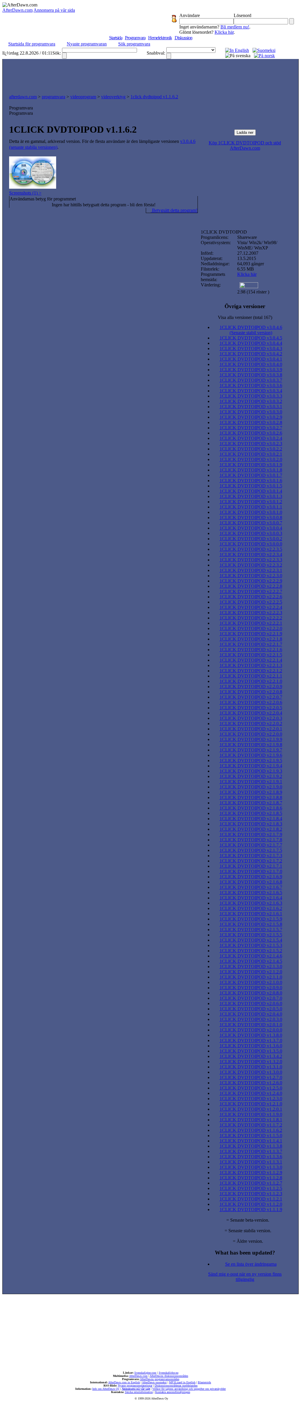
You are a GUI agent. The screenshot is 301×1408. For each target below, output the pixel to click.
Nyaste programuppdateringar (135, 1385)
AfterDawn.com (17, 10)
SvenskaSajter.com (145, 1372)
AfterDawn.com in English (124, 1382)
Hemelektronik (160, 37)
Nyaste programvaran (87, 43)
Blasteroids (204, 1382)
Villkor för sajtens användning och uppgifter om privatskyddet (189, 1388)
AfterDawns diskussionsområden (169, 1375)
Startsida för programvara (31, 43)
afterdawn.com (23, 96)
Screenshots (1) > (25, 192)
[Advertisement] (150, 75)
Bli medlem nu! (234, 26)
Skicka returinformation (139, 1392)
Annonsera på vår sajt (136, 1388)
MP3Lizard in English (182, 1382)
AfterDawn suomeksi (154, 1382)
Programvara (135, 37)
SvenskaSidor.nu (168, 1372)
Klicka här (224, 32)
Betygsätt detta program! (174, 210)
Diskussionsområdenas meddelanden (176, 1385)
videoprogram (83, 96)
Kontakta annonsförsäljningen (172, 1392)
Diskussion (183, 37)
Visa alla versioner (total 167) (245, 317)
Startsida (115, 37)
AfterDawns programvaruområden (159, 1379)
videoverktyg (113, 96)
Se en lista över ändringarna (251, 1264)
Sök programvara (134, 43)
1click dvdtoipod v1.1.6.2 (154, 96)
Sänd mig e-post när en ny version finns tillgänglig (245, 1277)
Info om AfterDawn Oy (105, 1388)
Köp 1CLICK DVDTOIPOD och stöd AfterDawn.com (245, 145)
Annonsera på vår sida (54, 10)
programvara (53, 96)
